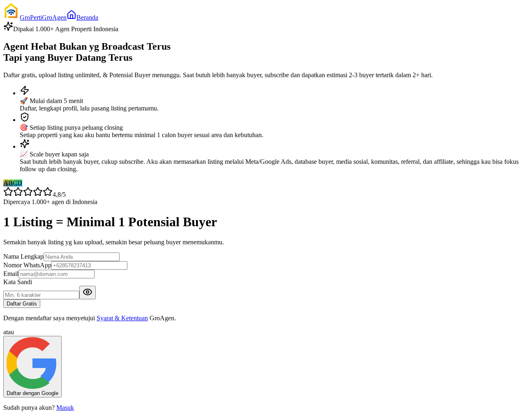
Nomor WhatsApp (27, 265)
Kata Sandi (17, 281)
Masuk (65, 407)
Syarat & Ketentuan (122, 318)
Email (10, 273)
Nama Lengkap (23, 256)
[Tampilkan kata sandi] (87, 292)
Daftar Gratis (22, 304)
